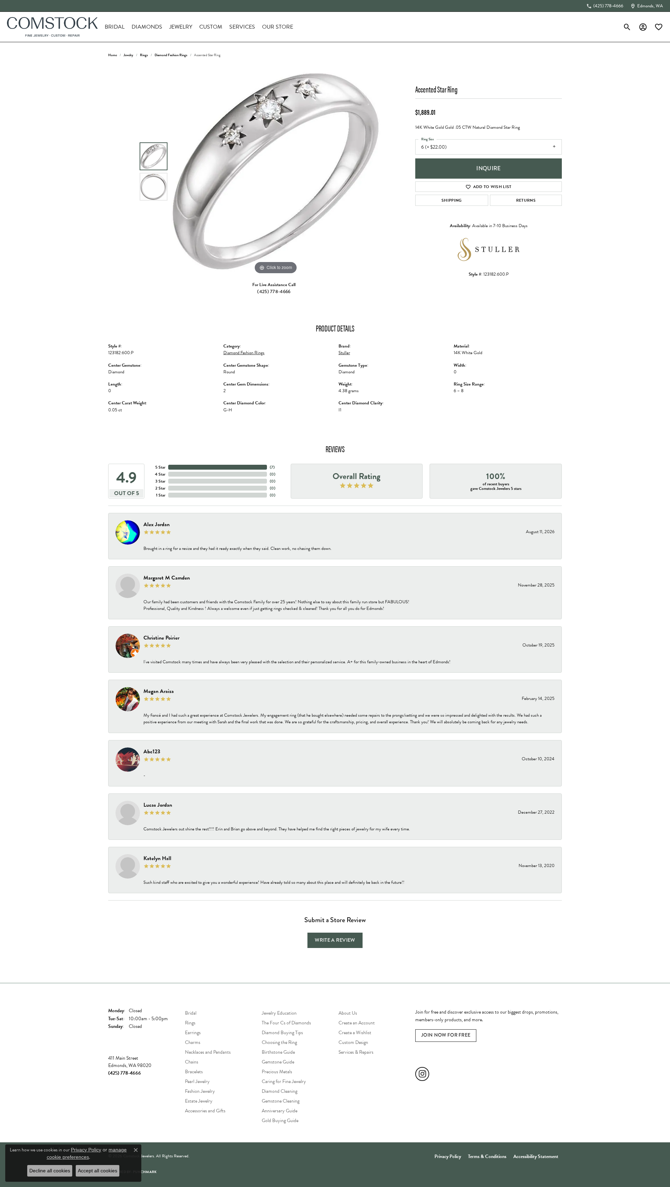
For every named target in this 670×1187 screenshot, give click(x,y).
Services (242, 27)
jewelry (128, 55)
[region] (275, 171)
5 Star (160, 467)
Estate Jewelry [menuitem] (199, 1101)
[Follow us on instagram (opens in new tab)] (422, 1074)
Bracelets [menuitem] (194, 1071)
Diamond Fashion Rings (171, 55)
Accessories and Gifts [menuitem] (205, 1110)
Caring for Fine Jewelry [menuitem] (284, 1081)
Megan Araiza (158, 691)
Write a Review (335, 939)
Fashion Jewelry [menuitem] (200, 1091)
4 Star (160, 474)
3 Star (160, 481)
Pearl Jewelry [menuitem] (197, 1081)
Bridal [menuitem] (190, 1013)
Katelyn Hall (157, 858)
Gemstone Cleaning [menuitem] (280, 1101)
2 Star (160, 488)
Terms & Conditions (487, 1156)
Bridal (115, 27)
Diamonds (147, 27)
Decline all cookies (49, 1170)
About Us (347, 1013)
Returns (526, 200)
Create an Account (356, 1023)
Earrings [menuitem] (193, 1032)
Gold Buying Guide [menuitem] (280, 1120)
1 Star (160, 495)
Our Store (277, 27)
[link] (604, 6)
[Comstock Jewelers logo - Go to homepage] (52, 27)
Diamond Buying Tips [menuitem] (282, 1032)
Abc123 (151, 751)
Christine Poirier (161, 638)
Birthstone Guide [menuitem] (278, 1052)
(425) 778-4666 (273, 291)
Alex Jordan (156, 524)
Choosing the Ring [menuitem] (279, 1042)
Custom (210, 27)
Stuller (344, 352)
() (272, 467)
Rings (144, 55)
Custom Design (353, 1042)
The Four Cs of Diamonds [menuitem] (286, 1023)
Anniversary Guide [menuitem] (279, 1110)
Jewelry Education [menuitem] (279, 1013)
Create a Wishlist (354, 1032)
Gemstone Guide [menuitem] (278, 1062)
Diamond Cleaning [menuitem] (279, 1091)
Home (112, 55)
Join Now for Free (445, 1035)
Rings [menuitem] (190, 1023)
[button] (627, 27)
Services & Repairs (355, 1052)
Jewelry (180, 27)
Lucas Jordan (157, 805)
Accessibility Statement (535, 1156)
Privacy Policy (447, 1156)
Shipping (451, 200)
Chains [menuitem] (191, 1062)
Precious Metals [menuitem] (277, 1071)
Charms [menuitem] (192, 1042)
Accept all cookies (97, 1170)
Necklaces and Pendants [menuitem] (208, 1052)
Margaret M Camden (166, 578)
